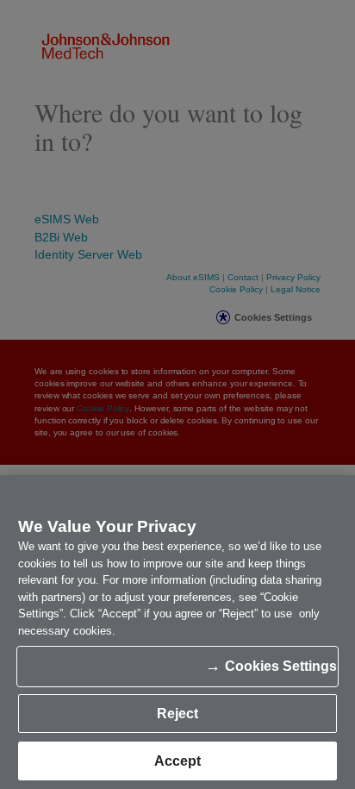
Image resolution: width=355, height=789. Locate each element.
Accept (177, 761)
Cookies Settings (281, 666)
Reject (177, 713)
